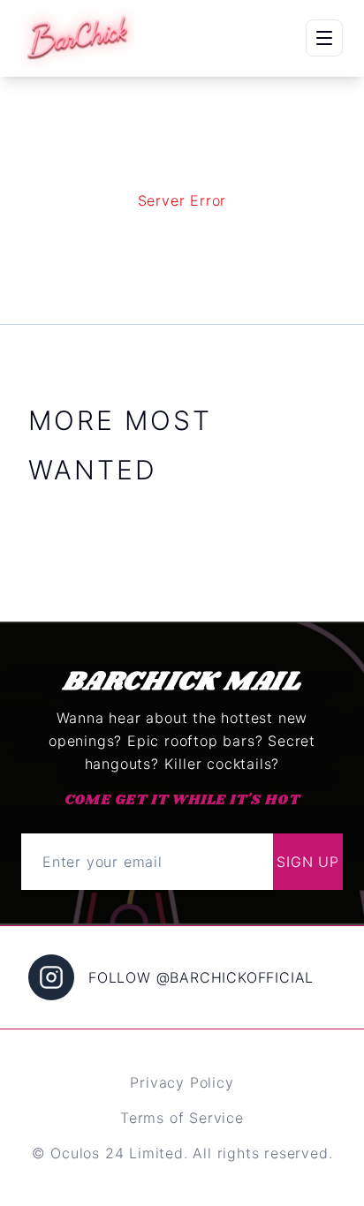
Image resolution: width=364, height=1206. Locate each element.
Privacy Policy (181, 1082)
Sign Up (308, 862)
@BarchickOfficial (235, 977)
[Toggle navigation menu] (324, 38)
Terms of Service (182, 1118)
